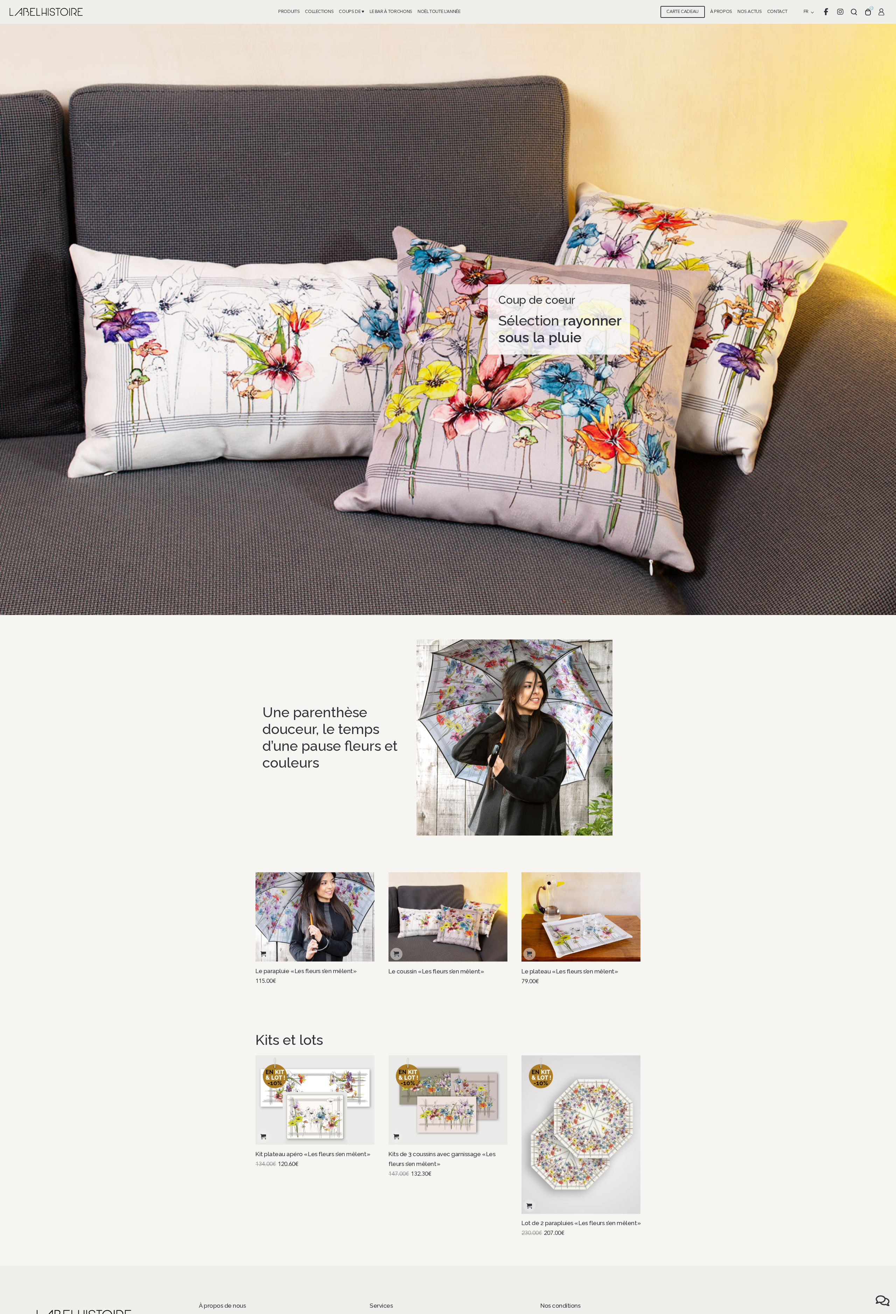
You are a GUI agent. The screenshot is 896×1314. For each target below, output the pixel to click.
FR (806, 12)
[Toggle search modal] (854, 12)
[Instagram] (840, 12)
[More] (514, 737)
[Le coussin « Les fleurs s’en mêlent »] (447, 917)
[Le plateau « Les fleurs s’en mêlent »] (581, 917)
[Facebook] (826, 12)
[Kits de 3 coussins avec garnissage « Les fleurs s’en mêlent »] (447, 1100)
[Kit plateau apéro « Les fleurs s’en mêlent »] (314, 1100)
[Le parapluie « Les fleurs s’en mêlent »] (314, 917)
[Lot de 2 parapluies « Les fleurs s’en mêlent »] (581, 1134)
